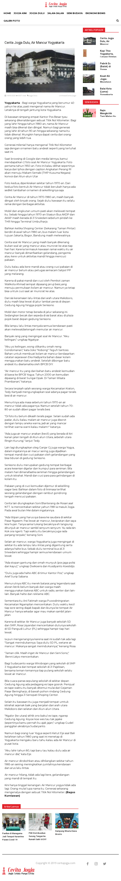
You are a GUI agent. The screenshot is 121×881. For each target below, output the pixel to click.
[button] (117, 20)
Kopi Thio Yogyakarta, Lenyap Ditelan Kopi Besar (108, 55)
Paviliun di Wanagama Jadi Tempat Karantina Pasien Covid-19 (13, 836)
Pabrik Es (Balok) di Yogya (105, 66)
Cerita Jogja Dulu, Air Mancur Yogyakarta (107, 43)
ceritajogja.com (66, 863)
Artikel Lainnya (11, 806)
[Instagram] (94, 864)
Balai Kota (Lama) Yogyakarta (106, 91)
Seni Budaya (75, 13)
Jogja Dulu (37, 13)
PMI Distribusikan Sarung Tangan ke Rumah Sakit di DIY (37, 836)
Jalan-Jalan (55, 13)
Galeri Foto (12, 20)
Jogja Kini (20, 13)
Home (7, 13)
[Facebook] (86, 864)
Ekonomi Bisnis (95, 13)
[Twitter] (103, 864)
